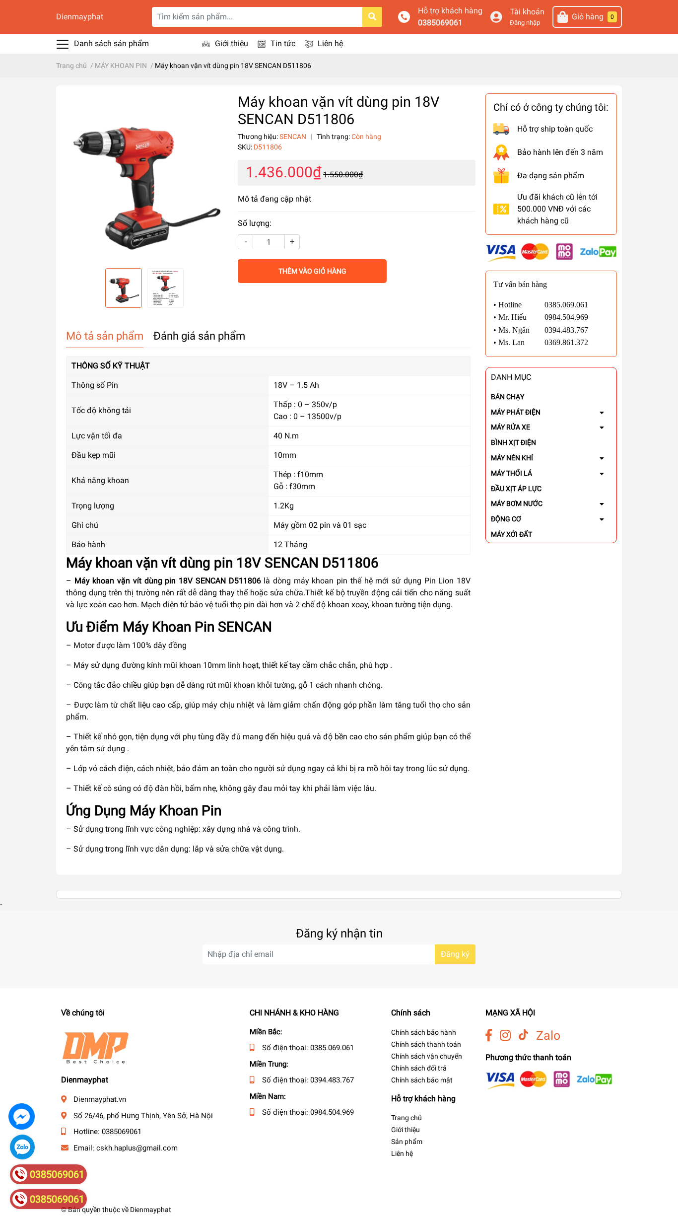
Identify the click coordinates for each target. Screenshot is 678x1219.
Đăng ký (455, 954)
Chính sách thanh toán (426, 1044)
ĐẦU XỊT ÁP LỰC (516, 489)
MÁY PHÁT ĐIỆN (516, 412)
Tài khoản (527, 11)
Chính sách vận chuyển (426, 1056)
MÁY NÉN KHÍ (512, 458)
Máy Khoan (164, 810)
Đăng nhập (525, 22)
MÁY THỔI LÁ (511, 473)
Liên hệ (330, 43)
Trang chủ (406, 1118)
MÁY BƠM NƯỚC (516, 503)
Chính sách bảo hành (423, 1032)
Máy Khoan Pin (168, 627)
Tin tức (283, 43)
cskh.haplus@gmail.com (137, 1148)
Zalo (548, 1035)
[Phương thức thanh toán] (551, 252)
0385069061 (440, 22)
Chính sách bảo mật (422, 1080)
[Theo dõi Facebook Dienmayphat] (488, 1035)
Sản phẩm (406, 1142)
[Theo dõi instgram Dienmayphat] (505, 1035)
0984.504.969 (332, 1112)
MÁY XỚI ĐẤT (511, 534)
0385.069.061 (332, 1047)
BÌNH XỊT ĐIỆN (513, 442)
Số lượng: (254, 223)
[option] (144, 176)
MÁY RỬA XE (510, 427)
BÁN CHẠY (507, 397)
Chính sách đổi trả (419, 1068)
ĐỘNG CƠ (506, 519)
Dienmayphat (79, 16)
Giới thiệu (231, 43)
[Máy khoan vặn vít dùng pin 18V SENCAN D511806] (144, 176)
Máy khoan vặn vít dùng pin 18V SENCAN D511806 (167, 580)
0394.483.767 (332, 1080)
